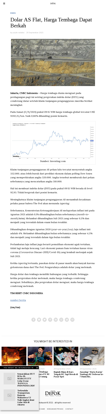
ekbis (13, 13)
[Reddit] (67, 320)
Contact (69, 409)
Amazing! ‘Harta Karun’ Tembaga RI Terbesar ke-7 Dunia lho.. (92, 374)
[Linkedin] (56, 320)
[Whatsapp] (61, 320)
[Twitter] (45, 320)
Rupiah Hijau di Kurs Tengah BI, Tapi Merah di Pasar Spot (66, 374)
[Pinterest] (50, 320)
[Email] (72, 320)
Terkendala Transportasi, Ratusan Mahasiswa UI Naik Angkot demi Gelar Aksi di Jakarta (25, 397)
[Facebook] (33, 320)
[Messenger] (39, 320)
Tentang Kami (39, 409)
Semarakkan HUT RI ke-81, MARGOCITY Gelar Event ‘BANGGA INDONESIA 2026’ (26, 380)
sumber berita (18, 300)
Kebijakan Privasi (55, 409)
